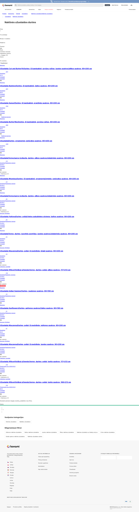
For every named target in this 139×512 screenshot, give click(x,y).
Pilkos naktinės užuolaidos (67, 432)
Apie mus (72, 459)
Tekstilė (18, 13)
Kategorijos (11, 13)
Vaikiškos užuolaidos (24, 421)
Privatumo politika (17, 507)
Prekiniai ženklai (73, 463)
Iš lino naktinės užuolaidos (108, 432)
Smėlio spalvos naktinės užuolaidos (15, 436)
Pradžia (4, 13)
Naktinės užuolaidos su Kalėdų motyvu (87, 432)
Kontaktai (72, 456)
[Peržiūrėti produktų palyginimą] (131, 5)
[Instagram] (11, 500)
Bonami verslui (73, 475)
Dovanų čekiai (73, 466)
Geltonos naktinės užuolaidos (14, 432)
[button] (69, 81)
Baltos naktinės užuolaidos (32, 432)
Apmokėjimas (41, 466)
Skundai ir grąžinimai (43, 463)
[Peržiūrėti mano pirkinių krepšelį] (134, 5)
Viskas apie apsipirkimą (43, 456)
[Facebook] (8, 500)
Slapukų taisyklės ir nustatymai (31, 507)
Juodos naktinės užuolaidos (49, 432)
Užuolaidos (25, 13)
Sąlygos (9, 507)
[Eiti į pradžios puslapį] (7, 5)
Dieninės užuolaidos (11, 421)
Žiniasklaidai (72, 469)
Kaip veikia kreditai (42, 469)
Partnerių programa (74, 472)
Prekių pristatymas (42, 459)
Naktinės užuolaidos (47, 13)
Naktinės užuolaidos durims (35, 436)
